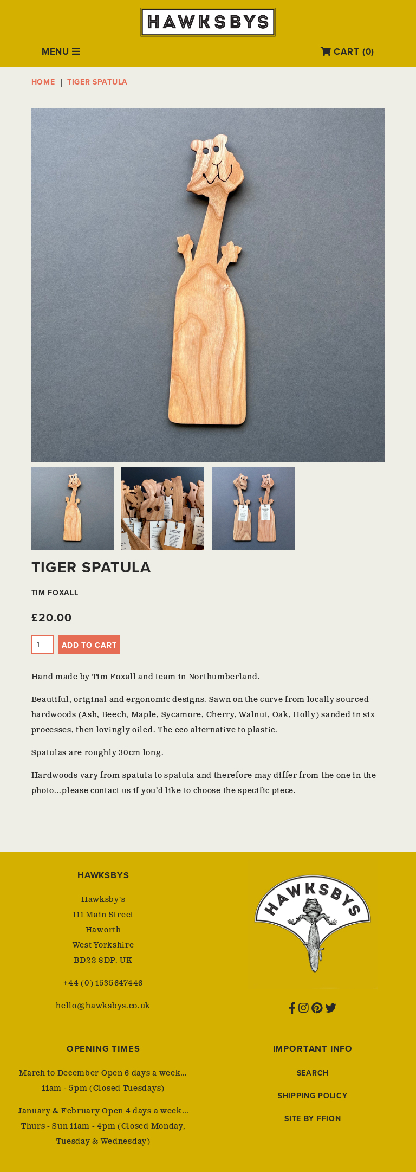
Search (313, 1073)
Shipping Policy (313, 1095)
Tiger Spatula (97, 82)
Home (43, 82)
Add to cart (89, 645)
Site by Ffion (312, 1118)
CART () (353, 52)
